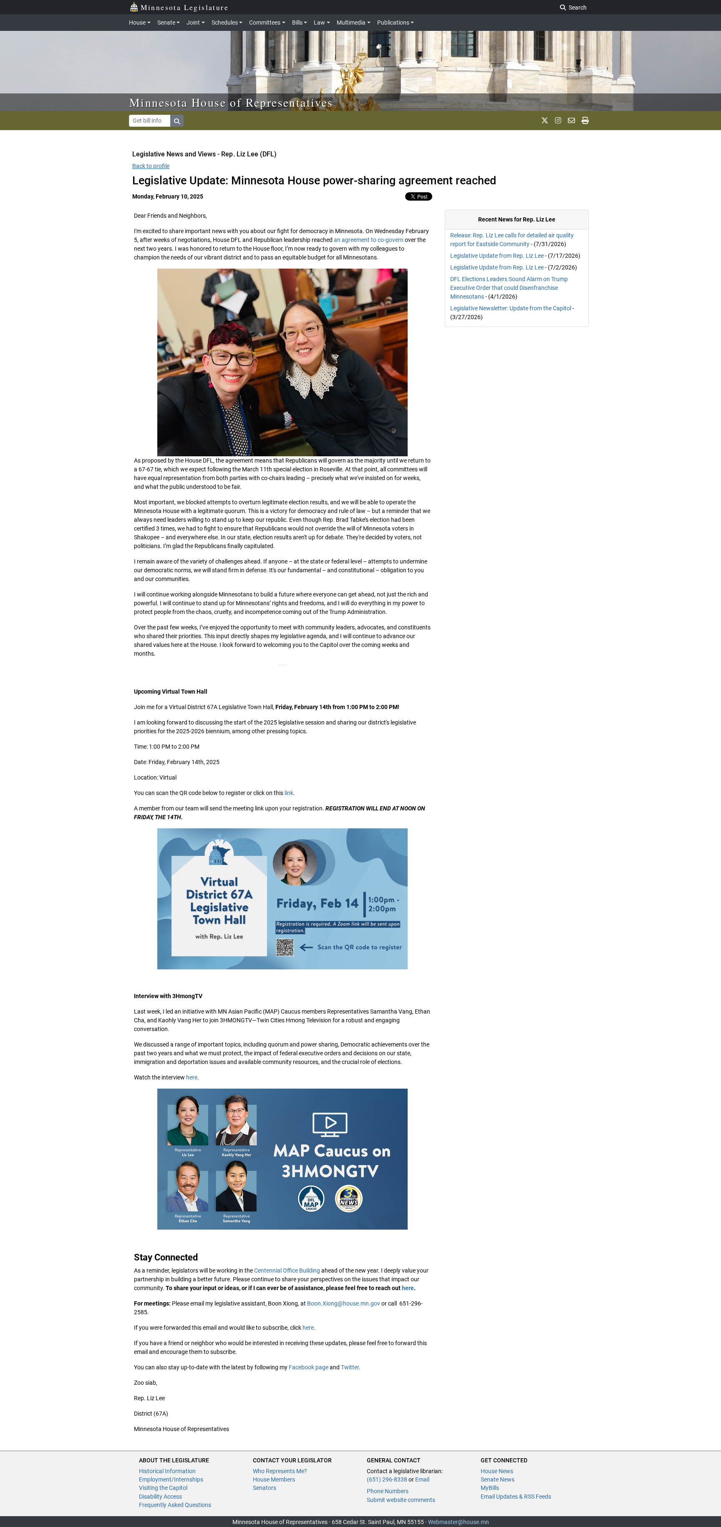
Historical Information (167, 1471)
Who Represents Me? (280, 1471)
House (137, 22)
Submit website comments (401, 1500)
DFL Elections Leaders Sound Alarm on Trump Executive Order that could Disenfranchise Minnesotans (509, 288)
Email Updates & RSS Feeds (516, 1496)
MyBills (490, 1487)
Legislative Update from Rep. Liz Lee (497, 255)
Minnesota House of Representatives (231, 102)
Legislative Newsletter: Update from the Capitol (510, 308)
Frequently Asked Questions (175, 1505)
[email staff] (571, 120)
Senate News (497, 1479)
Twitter (350, 1367)
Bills (297, 22)
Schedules (225, 22)
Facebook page (308, 1367)
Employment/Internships (171, 1479)
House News (497, 1471)
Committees (264, 22)
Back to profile (150, 166)
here (191, 1077)
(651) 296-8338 (387, 1479)
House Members (274, 1479)
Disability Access (160, 1496)
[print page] (585, 120)
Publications (393, 22)
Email (422, 1479)
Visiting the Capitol (163, 1487)
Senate (166, 22)
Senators (264, 1487)
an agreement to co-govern (368, 239)
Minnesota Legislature (185, 7)
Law (319, 22)
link (289, 793)
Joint (193, 22)
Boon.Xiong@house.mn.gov (343, 1303)
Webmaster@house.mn (458, 1522)
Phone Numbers (387, 1491)
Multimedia (351, 22)
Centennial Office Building (287, 1270)
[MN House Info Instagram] (558, 120)
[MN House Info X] (545, 120)
